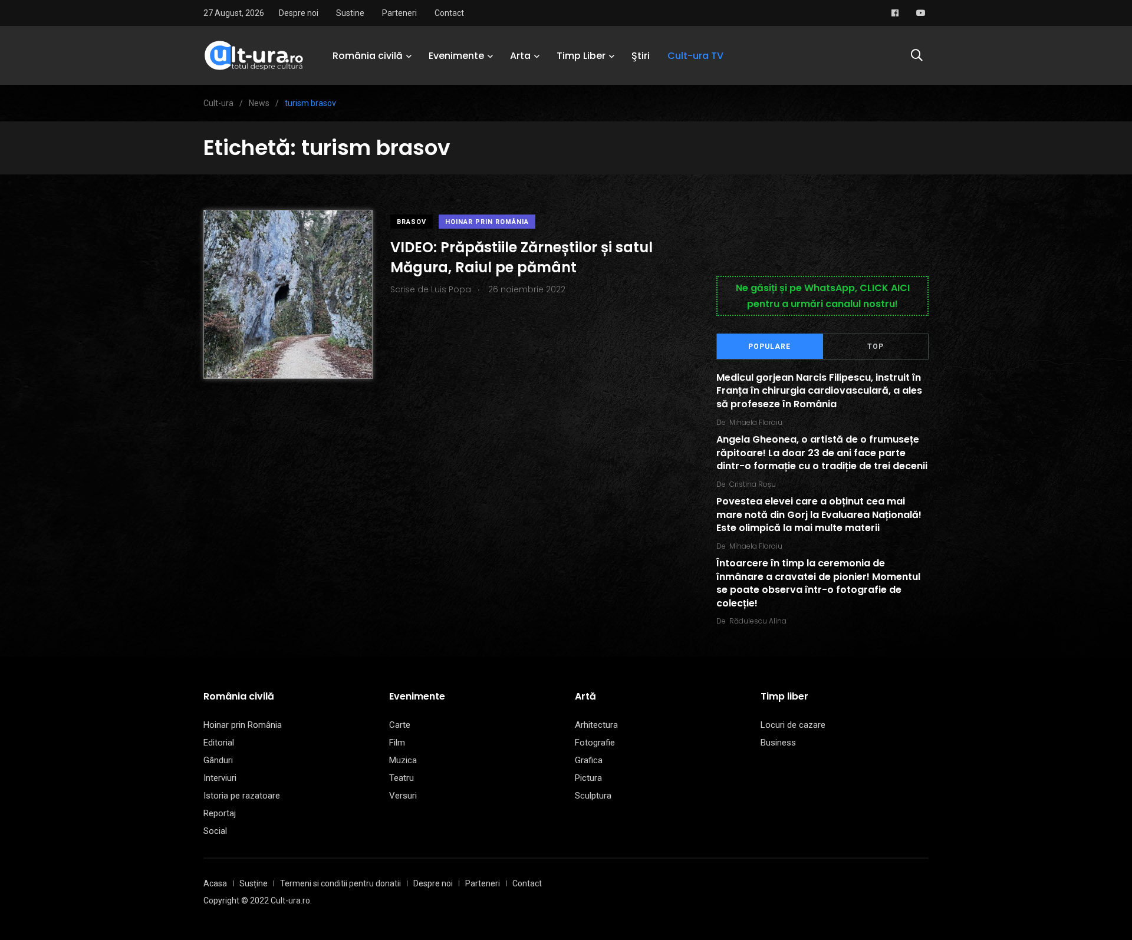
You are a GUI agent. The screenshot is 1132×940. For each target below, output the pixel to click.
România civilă (368, 55)
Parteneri (399, 13)
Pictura (588, 778)
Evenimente (456, 55)
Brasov (411, 222)
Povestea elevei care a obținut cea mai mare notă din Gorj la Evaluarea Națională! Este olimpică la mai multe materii (819, 515)
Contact (449, 13)
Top (875, 346)
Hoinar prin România (487, 222)
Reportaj (219, 813)
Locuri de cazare (793, 725)
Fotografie (595, 742)
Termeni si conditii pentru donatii (340, 883)
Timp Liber (581, 55)
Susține (253, 883)
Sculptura (593, 795)
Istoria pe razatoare (241, 795)
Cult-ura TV (695, 55)
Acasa (215, 883)
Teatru (401, 778)
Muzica (403, 760)
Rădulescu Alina (758, 621)
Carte (399, 725)
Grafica (589, 760)
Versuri (403, 795)
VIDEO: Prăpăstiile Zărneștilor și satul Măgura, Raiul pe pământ (521, 257)
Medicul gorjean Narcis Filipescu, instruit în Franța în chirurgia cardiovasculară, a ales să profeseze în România (819, 391)
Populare (769, 346)
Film (397, 742)
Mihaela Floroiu (755, 422)
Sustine (350, 13)
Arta (520, 55)
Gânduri (218, 760)
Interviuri (219, 778)
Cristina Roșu (752, 484)
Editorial (218, 742)
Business (778, 742)
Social (215, 831)
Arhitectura (596, 725)
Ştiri (640, 55)
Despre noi (298, 13)
